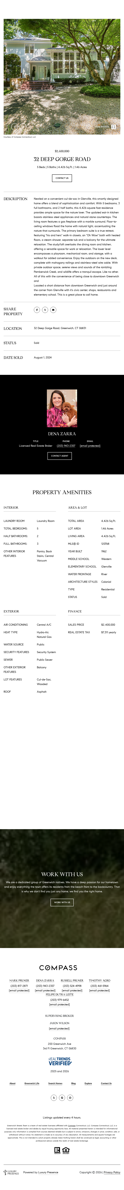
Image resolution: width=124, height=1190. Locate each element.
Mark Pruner (19, 980)
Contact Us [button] (62, 178)
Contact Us (106, 1083)
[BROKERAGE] (70, 1098)
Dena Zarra (45, 980)
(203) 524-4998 (72, 986)
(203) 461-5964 (100, 986)
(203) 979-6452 (59, 1000)
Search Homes (55, 1083)
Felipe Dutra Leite (59, 994)
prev (14, 126)
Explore (88, 1083)
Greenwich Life (31, 1083)
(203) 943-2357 (66, 445)
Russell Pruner (72, 980)
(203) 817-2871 (19, 986)
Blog (73, 1083)
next (22, 126)
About (12, 1083)
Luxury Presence (48, 1172)
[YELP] (54, 1098)
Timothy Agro (99, 980)
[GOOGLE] (62, 1098)
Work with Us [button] (62, 902)
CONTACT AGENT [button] (59, 456)
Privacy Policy (112, 1172)
